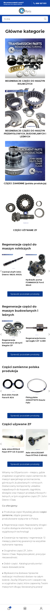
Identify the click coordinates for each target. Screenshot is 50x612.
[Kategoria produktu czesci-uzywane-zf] (25, 210)
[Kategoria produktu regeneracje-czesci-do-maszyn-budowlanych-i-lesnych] (25, 114)
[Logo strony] (25, 10)
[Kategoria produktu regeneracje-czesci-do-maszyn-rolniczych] (25, 62)
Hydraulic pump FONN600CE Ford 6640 (35, 282)
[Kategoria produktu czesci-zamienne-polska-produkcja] (25, 163)
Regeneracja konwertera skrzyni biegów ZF (12, 343)
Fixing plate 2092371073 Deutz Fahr (35, 400)
